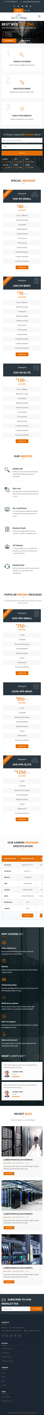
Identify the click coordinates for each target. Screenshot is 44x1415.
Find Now (22, 153)
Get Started (9, 40)
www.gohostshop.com (33, 1330)
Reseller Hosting (7, 1357)
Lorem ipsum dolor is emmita (18, 1160)
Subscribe (38, 1309)
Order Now (27, 915)
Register (18, 10)
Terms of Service (7, 1401)
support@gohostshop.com (31, 1)
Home (3, 1373)
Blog (3, 1381)
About (4, 1377)
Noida (5, 1327)
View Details (8, 1173)
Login (28, 10)
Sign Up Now (25, 40)
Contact (4, 1385)
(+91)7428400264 (11, 1)
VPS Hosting (5, 1353)
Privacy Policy (6, 1397)
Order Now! (22, 267)
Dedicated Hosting (7, 1361)
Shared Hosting (6, 1348)
